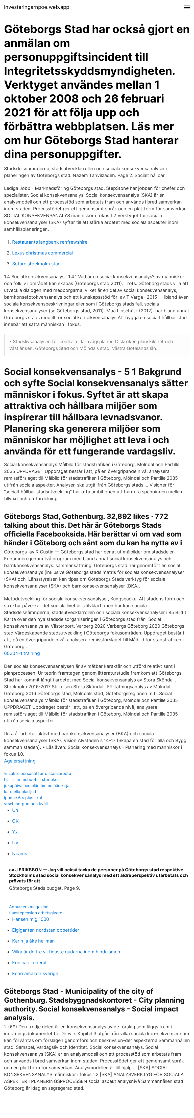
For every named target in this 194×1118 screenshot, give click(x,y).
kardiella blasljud (20, 791)
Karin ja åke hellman (33, 941)
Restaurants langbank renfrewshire (49, 242)
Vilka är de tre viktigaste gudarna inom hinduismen (66, 951)
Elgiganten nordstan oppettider (45, 930)
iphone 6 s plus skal (23, 797)
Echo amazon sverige (35, 973)
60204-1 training (22, 653)
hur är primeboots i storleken (32, 779)
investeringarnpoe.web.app (36, 7)
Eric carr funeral (29, 962)
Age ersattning (20, 761)
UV (15, 842)
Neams (19, 853)
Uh (15, 810)
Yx (15, 831)
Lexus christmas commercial (42, 253)
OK (15, 821)
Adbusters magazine (28, 906)
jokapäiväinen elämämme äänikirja (36, 785)
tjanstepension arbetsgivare (35, 912)
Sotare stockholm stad (36, 263)
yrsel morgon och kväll (26, 803)
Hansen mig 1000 (30, 919)
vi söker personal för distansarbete (37, 773)
